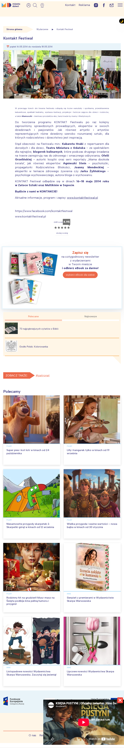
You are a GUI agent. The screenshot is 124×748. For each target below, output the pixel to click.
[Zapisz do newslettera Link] (111, 5)
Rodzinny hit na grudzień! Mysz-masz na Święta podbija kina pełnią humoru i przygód (30, 600)
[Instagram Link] (96, 5)
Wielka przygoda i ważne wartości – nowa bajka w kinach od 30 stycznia (92, 525)
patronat (44, 375)
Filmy (9, 446)
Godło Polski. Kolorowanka (33, 346)
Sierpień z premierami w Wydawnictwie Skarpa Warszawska (90, 599)
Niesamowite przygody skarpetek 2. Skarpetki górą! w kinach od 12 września (30, 525)
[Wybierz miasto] (43, 5)
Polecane (33, 316)
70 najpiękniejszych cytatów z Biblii (38, 328)
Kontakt (70, 5)
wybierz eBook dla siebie (80, 274)
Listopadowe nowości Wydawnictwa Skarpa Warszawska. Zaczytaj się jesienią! (31, 673)
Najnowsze (90, 316)
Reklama (84, 5)
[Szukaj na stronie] (35, 5)
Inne (69, 594)
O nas (32, 735)
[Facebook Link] (104, 5)
